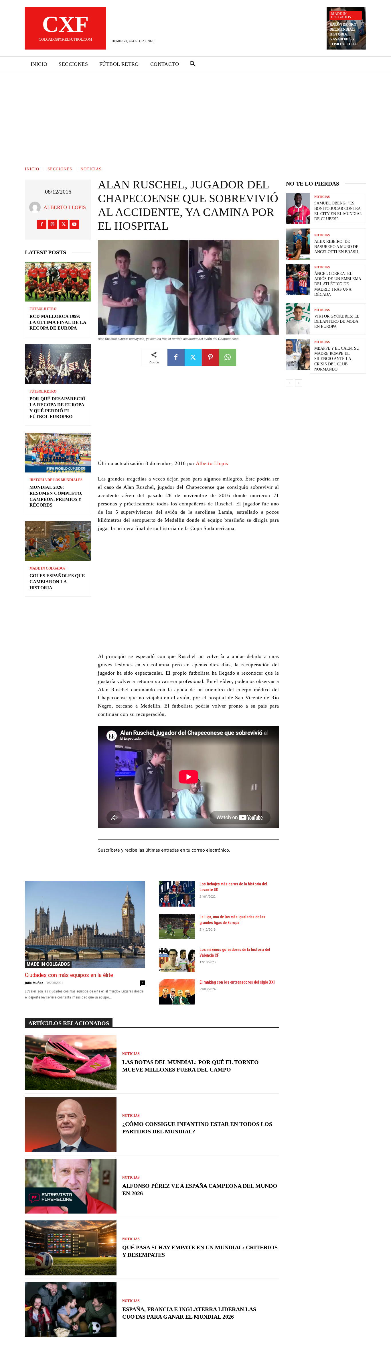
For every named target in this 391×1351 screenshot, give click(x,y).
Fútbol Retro (42, 309)
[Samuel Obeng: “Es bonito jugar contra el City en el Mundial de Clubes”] (298, 208)
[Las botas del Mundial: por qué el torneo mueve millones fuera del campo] (70, 1062)
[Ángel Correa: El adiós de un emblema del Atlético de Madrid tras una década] (298, 279)
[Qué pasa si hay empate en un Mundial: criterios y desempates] (70, 1247)
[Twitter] (63, 224)
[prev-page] (289, 383)
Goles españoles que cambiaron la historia (57, 581)
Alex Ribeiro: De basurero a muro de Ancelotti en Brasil (336, 246)
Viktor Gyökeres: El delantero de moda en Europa (337, 321)
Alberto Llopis (65, 207)
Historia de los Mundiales (55, 480)
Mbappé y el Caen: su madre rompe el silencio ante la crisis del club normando (336, 358)
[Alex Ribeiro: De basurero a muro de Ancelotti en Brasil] (298, 244)
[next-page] (298, 383)
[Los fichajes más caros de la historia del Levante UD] (177, 893)
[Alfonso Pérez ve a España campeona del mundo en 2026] (70, 1186)
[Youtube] (74, 224)
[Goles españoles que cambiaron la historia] (58, 541)
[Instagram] (52, 224)
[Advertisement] (195, 115)
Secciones (60, 169)
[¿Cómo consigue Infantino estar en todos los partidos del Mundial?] (70, 1124)
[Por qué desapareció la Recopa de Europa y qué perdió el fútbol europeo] (58, 364)
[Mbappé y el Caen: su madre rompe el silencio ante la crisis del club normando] (298, 354)
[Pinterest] (210, 357)
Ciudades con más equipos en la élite (69, 975)
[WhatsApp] (227, 357)
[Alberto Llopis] (36, 207)
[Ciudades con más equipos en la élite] (85, 924)
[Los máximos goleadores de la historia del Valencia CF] (177, 959)
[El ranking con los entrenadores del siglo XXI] (177, 992)
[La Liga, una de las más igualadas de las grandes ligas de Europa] (177, 926)
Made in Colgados (341, 15)
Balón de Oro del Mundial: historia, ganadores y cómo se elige (343, 34)
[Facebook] (41, 224)
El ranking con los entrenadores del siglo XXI (237, 982)
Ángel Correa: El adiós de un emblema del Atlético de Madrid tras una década (337, 284)
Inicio (32, 169)
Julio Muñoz (34, 982)
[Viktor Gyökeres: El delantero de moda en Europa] (298, 318)
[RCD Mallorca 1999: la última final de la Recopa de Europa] (58, 282)
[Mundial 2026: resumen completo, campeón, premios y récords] (58, 452)
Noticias (91, 169)
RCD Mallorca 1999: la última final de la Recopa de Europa (57, 322)
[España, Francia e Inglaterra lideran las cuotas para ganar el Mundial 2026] (70, 1309)
